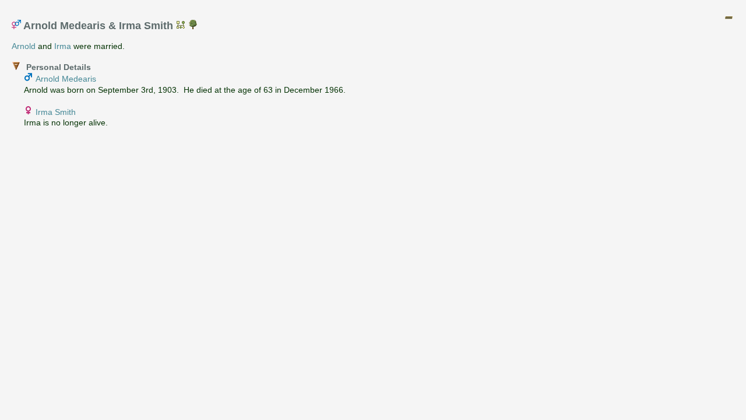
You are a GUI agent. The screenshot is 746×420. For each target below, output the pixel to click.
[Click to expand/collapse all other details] (729, 17)
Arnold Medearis (66, 78)
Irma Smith (56, 112)
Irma (62, 46)
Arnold (24, 46)
